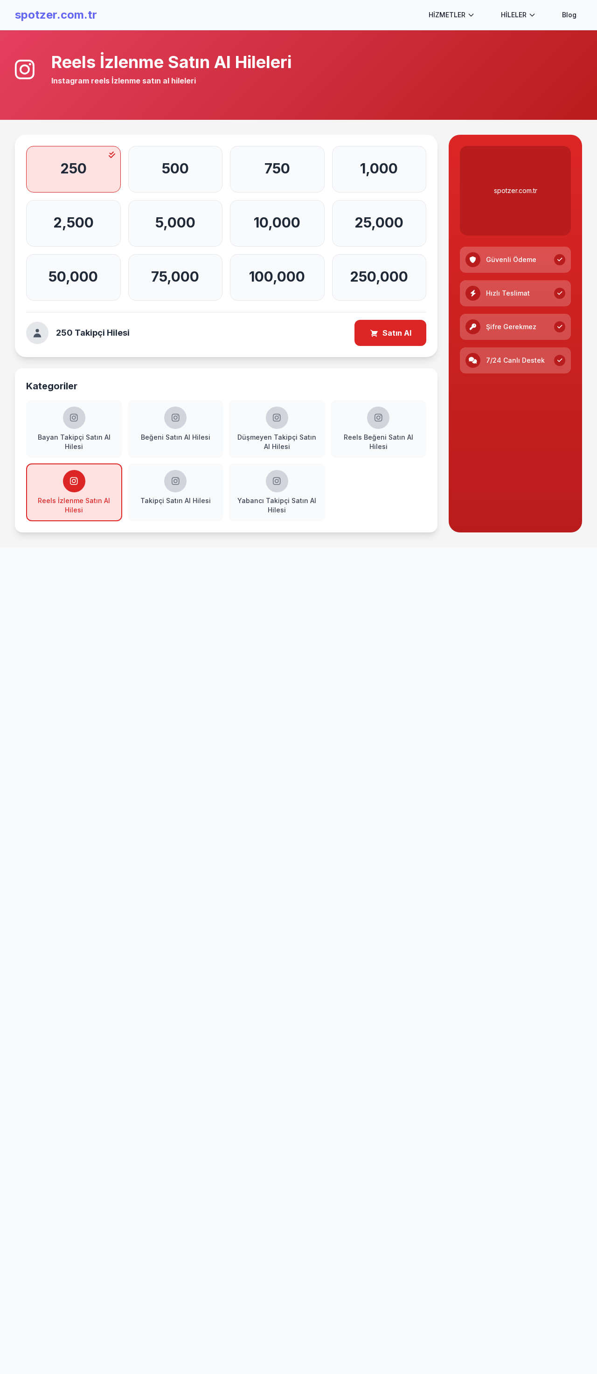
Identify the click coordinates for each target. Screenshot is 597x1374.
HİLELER (514, 15)
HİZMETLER (447, 15)
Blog (569, 15)
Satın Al (396, 333)
